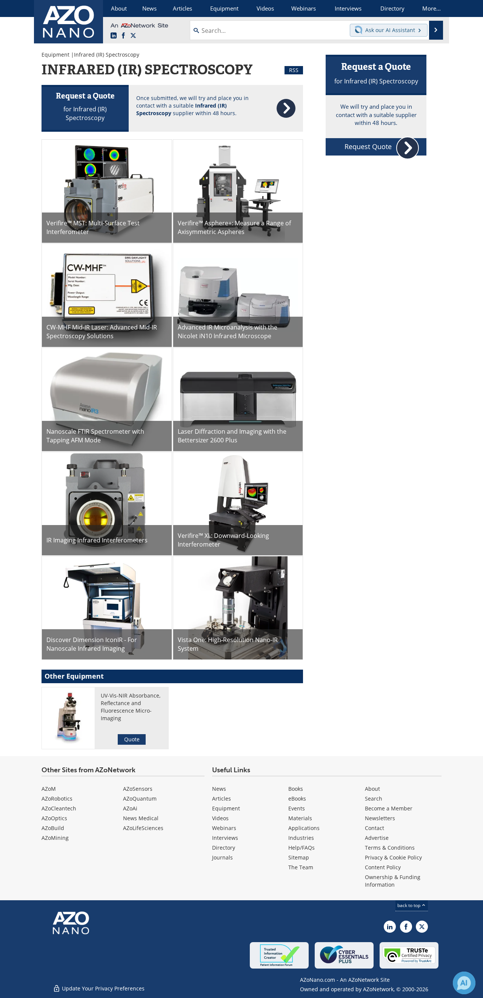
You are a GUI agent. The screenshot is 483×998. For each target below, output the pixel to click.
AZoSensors (137, 788)
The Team (300, 867)
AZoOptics (54, 818)
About (372, 788)
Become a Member (388, 808)
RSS (293, 70)
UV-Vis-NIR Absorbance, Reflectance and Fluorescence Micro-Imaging (130, 707)
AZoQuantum (140, 798)
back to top (409, 905)
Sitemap (298, 857)
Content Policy (383, 867)
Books (295, 788)
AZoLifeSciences (143, 828)
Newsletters (380, 818)
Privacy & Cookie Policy (393, 857)
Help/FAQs (301, 847)
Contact (374, 828)
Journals (222, 857)
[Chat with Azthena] (464, 983)
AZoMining (55, 837)
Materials (300, 818)
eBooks (297, 798)
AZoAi (130, 808)
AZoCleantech (59, 808)
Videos (220, 818)
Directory (223, 847)
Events (296, 808)
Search (373, 798)
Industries (301, 837)
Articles (221, 798)
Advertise (377, 837)
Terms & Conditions (390, 847)
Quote (132, 739)
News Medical (140, 818)
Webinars (224, 828)
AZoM (49, 788)
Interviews (225, 837)
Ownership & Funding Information (392, 880)
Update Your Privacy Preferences (102, 988)
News (219, 788)
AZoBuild (53, 828)
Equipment (55, 54)
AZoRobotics (57, 798)
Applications (304, 828)
